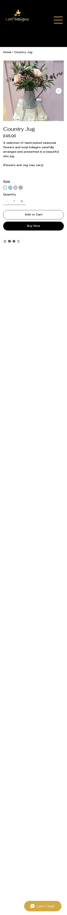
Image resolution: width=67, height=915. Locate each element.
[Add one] (21, 201)
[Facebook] (9, 241)
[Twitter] (18, 241)
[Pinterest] (14, 241)
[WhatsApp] (5, 241)
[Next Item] (59, 91)
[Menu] (58, 20)
